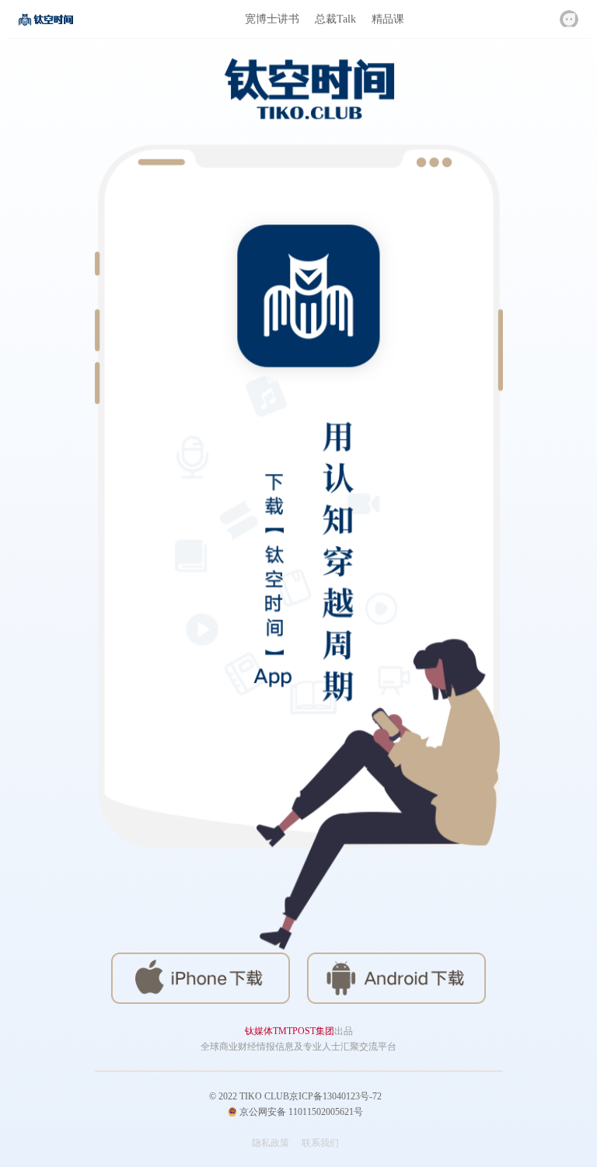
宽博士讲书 (272, 19)
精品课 (388, 19)
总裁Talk (335, 19)
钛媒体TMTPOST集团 (289, 1031)
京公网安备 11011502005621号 (300, 1111)
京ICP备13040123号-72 (335, 1096)
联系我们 (320, 1142)
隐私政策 (270, 1142)
